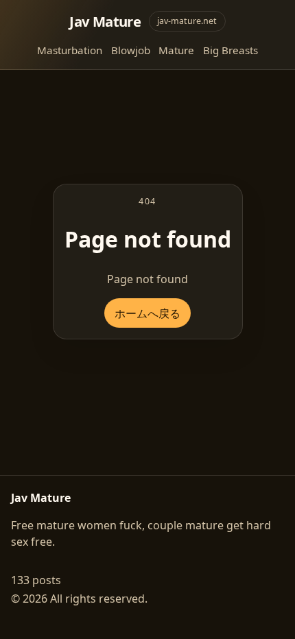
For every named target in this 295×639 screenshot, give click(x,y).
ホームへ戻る (147, 313)
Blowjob (130, 50)
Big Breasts (230, 50)
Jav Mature (105, 21)
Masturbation (69, 50)
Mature (176, 50)
